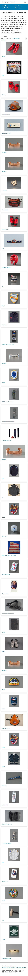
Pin (3, 248)
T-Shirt (3, 939)
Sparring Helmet (6, 267)
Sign (3, 75)
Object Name (16, 38)
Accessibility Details (21, 967)
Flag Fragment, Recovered (9, 555)
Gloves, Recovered (7, 824)
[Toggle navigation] (25, 2)
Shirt (3, 478)
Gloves (4, 94)
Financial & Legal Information (9, 965)
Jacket (3, 766)
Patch (3, 306)
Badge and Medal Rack (8, 344)
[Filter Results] (26, 39)
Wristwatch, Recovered (8, 421)
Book (3, 632)
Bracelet (4, 152)
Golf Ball (4, 536)
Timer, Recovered (6, 843)
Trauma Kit (5, 210)
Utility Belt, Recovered (8, 613)
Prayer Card (5, 593)
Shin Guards (5, 229)
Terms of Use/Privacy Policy (8, 967)
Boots (3, 651)
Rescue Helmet (6, 114)
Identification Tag (6, 133)
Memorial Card (6, 574)
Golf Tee (4, 785)
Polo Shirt (4, 325)
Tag (3, 920)
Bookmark (4, 805)
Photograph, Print (6, 440)
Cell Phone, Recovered (8, 402)
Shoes (3, 56)
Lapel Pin (4, 190)
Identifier (3, 39)
